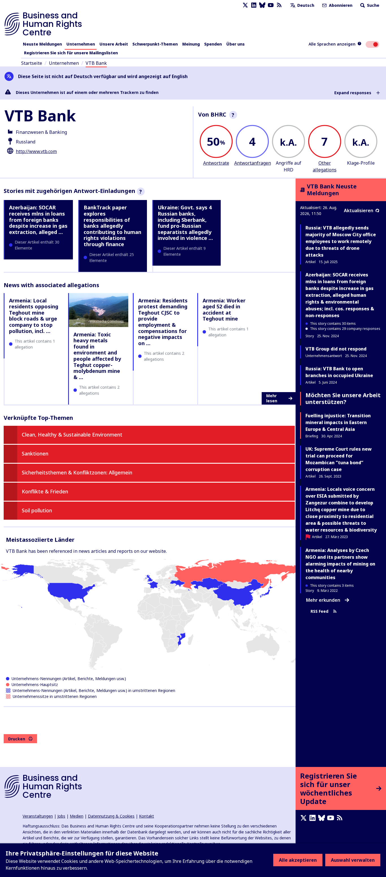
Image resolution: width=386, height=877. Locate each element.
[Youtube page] (270, 5)
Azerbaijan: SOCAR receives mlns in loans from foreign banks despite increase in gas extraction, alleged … (38, 219)
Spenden (213, 44)
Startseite (31, 63)
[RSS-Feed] (279, 5)
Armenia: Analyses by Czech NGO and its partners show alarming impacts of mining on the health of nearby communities (340, 564)
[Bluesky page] (262, 5)
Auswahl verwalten (353, 860)
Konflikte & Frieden (45, 491)
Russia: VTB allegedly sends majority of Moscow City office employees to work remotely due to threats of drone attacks (340, 241)
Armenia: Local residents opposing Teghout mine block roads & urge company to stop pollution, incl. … (33, 315)
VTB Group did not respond (336, 349)
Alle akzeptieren (298, 860)
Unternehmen (80, 44)
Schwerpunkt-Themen (155, 44)
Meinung (191, 44)
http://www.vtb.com (36, 151)
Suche (372, 5)
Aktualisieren (358, 210)
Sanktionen (35, 453)
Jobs (61, 816)
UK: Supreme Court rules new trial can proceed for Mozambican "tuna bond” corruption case (338, 459)
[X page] (245, 5)
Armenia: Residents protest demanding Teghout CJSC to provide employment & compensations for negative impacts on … (163, 322)
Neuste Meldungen (42, 44)
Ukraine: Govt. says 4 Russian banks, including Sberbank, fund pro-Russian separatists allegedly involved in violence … (185, 222)
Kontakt (146, 816)
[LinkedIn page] (253, 5)
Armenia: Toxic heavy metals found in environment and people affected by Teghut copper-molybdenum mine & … (97, 356)
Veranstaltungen (38, 816)
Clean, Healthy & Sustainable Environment (72, 434)
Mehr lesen (271, 398)
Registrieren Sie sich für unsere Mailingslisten (71, 52)
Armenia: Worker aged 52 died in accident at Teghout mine (224, 309)
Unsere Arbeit (113, 44)
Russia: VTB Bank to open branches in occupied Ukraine (339, 372)
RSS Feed (319, 611)
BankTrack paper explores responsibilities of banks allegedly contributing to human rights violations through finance (112, 226)
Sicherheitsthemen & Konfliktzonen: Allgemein (77, 472)
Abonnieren (340, 5)
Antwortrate (216, 163)
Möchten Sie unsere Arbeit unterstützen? (343, 398)
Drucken (16, 738)
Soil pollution (37, 510)
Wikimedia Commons (107, 321)
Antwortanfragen (252, 163)
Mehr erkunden (323, 600)
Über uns (235, 44)
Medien (76, 816)
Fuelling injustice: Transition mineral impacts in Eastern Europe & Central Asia (338, 422)
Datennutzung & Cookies (111, 816)
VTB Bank (96, 63)
